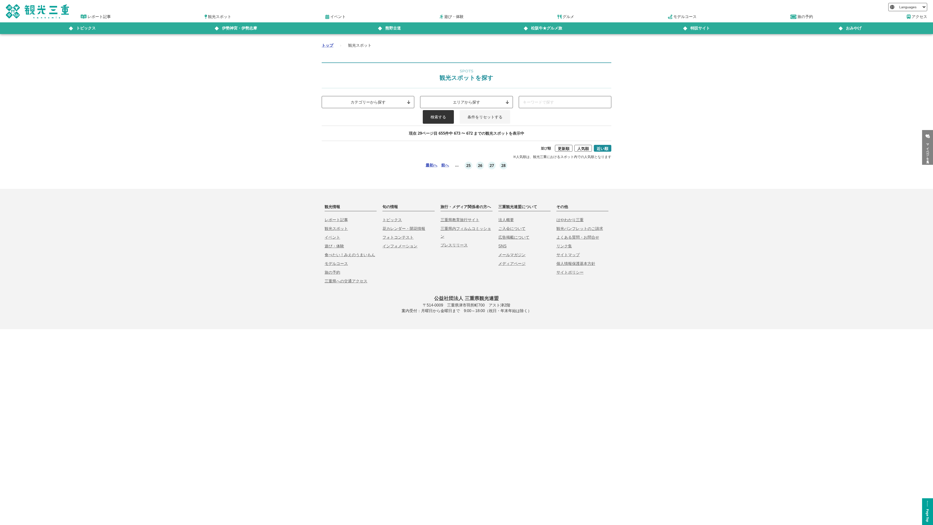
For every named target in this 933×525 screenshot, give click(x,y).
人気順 (583, 148)
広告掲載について (513, 237)
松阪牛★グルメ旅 (546, 28)
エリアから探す (466, 102)
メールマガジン (512, 255)
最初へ (431, 165)
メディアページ (512, 264)
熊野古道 (393, 28)
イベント (332, 237)
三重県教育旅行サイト (460, 220)
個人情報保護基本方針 (575, 264)
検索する (438, 117)
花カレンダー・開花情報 (403, 229)
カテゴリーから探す (368, 102)
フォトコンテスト (398, 237)
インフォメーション (399, 246)
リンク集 (564, 246)
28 (503, 165)
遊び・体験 (334, 246)
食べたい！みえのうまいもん (350, 255)
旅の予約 (332, 272)
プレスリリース (454, 245)
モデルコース (336, 264)
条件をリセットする (484, 117)
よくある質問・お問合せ (577, 237)
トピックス (86, 28)
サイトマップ (568, 255)
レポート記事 (336, 220)
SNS (502, 246)
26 (480, 165)
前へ (445, 165)
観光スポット (336, 229)
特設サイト (700, 28)
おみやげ (854, 28)
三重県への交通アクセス (346, 281)
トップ (327, 45)
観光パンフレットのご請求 (579, 229)
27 (492, 165)
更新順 (564, 148)
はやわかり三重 (570, 220)
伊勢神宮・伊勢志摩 (239, 28)
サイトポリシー (570, 272)
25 (468, 165)
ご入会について (512, 229)
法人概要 (506, 220)
